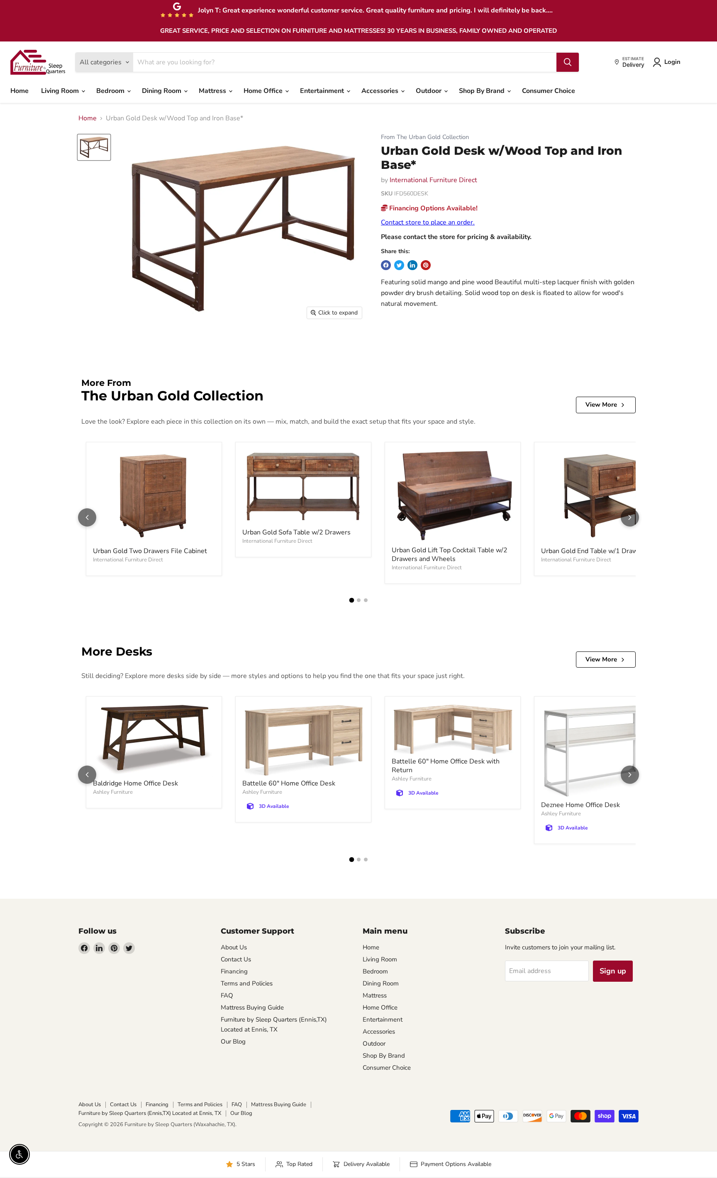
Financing (234, 971)
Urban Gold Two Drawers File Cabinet (150, 551)
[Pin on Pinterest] (426, 265)
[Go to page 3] (366, 600)
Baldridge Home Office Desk (135, 783)
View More (601, 404)
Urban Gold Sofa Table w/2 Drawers (296, 532)
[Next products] (630, 517)
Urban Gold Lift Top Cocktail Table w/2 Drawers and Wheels (449, 554)
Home (19, 90)
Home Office (264, 90)
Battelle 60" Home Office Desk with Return (446, 766)
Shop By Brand (482, 90)
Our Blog (233, 1041)
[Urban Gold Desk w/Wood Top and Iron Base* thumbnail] (94, 147)
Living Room (60, 90)
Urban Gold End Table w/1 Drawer (592, 551)
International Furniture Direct (433, 180)
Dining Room (162, 90)
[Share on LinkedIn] (412, 265)
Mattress (213, 90)
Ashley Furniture (113, 792)
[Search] (567, 62)
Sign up (613, 971)
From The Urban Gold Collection (425, 137)
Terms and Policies (247, 983)
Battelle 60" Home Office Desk (288, 783)
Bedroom (111, 90)
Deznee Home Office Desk (580, 805)
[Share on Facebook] (386, 265)
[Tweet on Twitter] (399, 265)
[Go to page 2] (359, 600)
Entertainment (323, 90)
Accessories (380, 90)
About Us (234, 947)
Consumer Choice (548, 90)
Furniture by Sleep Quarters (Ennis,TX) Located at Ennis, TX (149, 1113)
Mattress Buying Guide (252, 1007)
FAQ (227, 995)
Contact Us (236, 959)
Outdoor (429, 90)
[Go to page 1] (351, 600)
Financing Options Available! (433, 208)
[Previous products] (87, 517)
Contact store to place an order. (428, 222)
